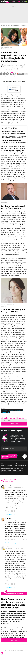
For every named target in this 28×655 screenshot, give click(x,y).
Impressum (23, 648)
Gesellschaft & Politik (13, 25)
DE (19, 1)
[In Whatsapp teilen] (4, 73)
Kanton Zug (5, 412)
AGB (5, 650)
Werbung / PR (12, 648)
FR (22, 1)
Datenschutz (11, 650)
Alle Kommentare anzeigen (14, 593)
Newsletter (5, 648)
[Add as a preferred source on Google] (20, 73)
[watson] (5, 1)
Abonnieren (14, 424)
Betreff (3, 445)
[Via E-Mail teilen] (7, 73)
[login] (2, 653)
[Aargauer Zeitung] (14, 90)
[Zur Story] (14, 620)
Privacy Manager (19, 650)
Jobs (18, 648)
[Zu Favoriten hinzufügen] (14, 73)
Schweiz (3, 25)
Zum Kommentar (10, 514)
